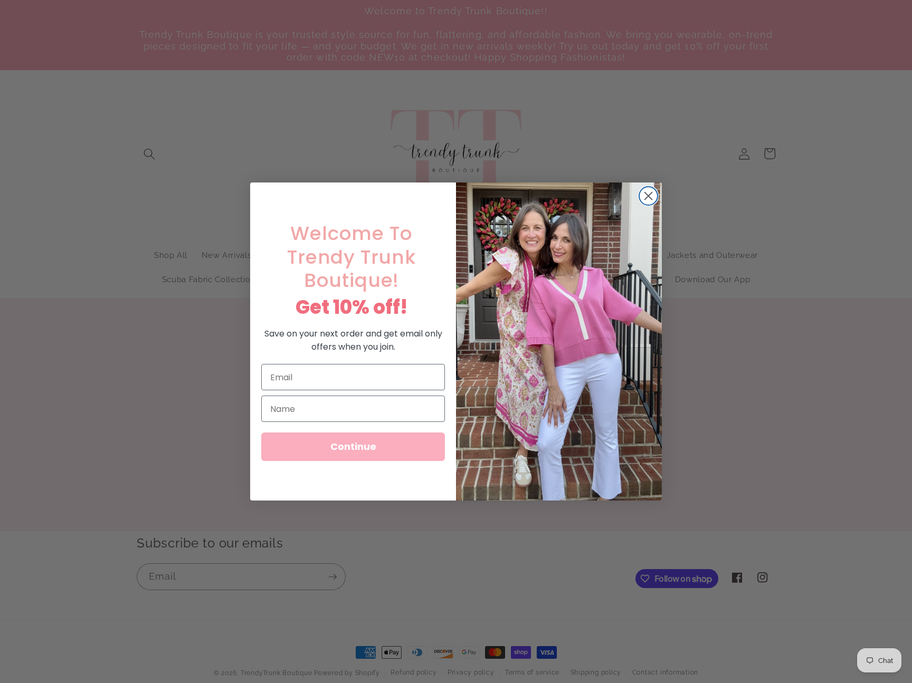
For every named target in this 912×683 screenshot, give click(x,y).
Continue (353, 446)
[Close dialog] (648, 196)
